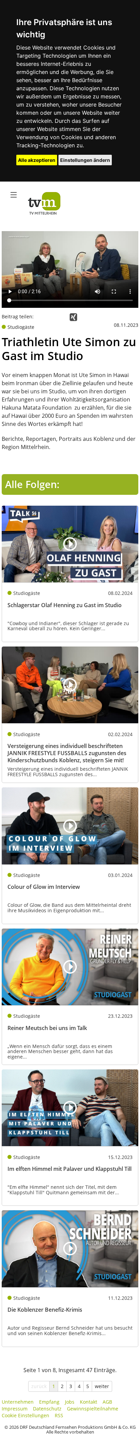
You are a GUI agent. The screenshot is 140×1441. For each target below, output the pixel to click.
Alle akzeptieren (36, 160)
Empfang (49, 1402)
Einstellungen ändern (85, 160)
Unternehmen (18, 1402)
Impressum (15, 1408)
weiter (102, 1386)
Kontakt (88, 1402)
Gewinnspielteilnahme (92, 1408)
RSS (59, 1415)
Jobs (69, 1402)
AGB (107, 1402)
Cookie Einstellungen (25, 1415)
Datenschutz (47, 1408)
